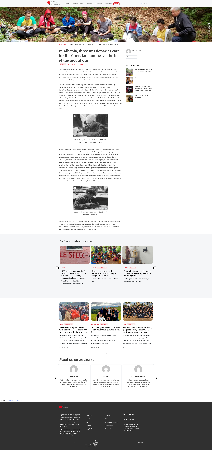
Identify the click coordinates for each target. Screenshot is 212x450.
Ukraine (103, 324)
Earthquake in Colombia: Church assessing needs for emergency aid (137, 273)
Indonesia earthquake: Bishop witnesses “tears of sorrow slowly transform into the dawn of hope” (73, 330)
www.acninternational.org (72, 443)
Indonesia (68, 324)
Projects (75, 4)
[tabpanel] (74, 266)
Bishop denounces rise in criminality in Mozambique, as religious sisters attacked (74, 273)
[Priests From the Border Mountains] (129, 98)
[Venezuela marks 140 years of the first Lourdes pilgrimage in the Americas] (129, 72)
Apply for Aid (108, 4)
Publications (98, 4)
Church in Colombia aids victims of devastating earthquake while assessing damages (106, 273)
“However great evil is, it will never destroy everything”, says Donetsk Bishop (105, 330)
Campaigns (89, 4)
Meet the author (131, 57)
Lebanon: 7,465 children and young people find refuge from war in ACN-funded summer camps (137, 330)
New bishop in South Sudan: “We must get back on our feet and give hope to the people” (143, 88)
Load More (106, 354)
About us (67, 4)
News (81, 4)
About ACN (89, 416)
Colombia (101, 268)
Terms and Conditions (111, 422)
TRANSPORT (18, 401)
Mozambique (70, 268)
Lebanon (131, 324)
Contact (107, 416)
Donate (116, 4)
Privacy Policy (109, 426)
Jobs (106, 419)
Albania (136, 78)
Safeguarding (109, 429)
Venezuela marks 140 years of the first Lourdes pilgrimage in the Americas (143, 71)
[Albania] (129, 80)
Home (60, 44)
